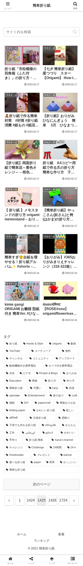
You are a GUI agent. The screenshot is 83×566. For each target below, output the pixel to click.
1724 (63, 500)
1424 (31, 500)
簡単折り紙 (41, 5)
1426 (52, 500)
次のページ (41, 484)
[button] (75, 31)
